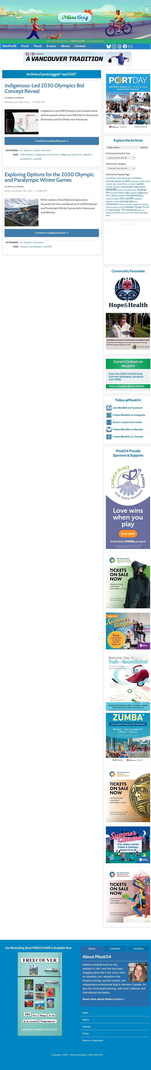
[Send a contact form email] (130, 46)
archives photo (113, 181)
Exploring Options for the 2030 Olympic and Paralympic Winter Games (49, 177)
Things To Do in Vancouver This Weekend (127, 208)
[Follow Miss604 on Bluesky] (108, 46)
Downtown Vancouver (134, 186)
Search (144, 147)
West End (139, 213)
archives (137, 178)
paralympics (26, 159)
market (121, 195)
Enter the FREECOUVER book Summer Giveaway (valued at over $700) (126, 376)
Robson (122, 204)
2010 (119, 178)
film (108, 192)
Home (85, 1013)
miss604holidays (134, 195)
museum (109, 199)
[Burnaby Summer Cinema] (128, 844)
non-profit (126, 198)
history (134, 193)
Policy (86, 1033)
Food (25, 46)
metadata (52, 147)
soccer (129, 204)
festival (141, 189)
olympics (28, 150)
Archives (138, 948)
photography (127, 201)
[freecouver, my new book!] (40, 1035)
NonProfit (9, 46)
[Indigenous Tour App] (128, 331)
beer (148, 181)
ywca (108, 215)
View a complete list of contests (126, 386)
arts (127, 181)
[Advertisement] (128, 243)
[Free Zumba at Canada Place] (128, 738)
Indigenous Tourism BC (71, 154)
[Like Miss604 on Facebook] (125, 46)
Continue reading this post (50, 140)
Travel (37, 46)
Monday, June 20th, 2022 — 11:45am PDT (25, 102)
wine (146, 212)
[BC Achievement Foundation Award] (128, 580)
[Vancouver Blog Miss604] (75, 16)
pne (136, 202)
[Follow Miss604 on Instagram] (114, 46)
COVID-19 (110, 187)
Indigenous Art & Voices (47, 154)
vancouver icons (127, 213)
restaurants (112, 204)
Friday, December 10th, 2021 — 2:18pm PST (26, 190)
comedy (131, 184)
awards (134, 181)
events (111, 189)
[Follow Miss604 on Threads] (119, 46)
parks (117, 201)
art (123, 181)
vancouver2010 (113, 212)
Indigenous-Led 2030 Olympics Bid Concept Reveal (44, 88)
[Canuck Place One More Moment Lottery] (128, 505)
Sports (37, 150)
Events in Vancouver (93, 1040)
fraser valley (124, 193)
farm (135, 190)
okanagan (138, 199)
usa (143, 210)
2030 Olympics (27, 154)
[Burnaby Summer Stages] (128, 631)
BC (21, 150)
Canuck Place (122, 184)
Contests (115, 948)
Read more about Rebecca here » (103, 999)
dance (118, 187)
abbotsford (127, 178)
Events (51, 46)
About (65, 46)
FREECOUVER (77, 41)
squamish (137, 204)
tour (139, 210)
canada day (111, 184)
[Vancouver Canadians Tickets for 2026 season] (77, 58)
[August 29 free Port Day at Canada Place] (128, 101)
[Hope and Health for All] (128, 293)
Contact (80, 46)
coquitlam (139, 184)
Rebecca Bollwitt (16, 97)
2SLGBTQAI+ (111, 178)
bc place (142, 181)
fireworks (114, 193)
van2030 (37, 159)
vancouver (46, 150)
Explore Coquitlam (125, 190)
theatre (129, 207)
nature (116, 199)
